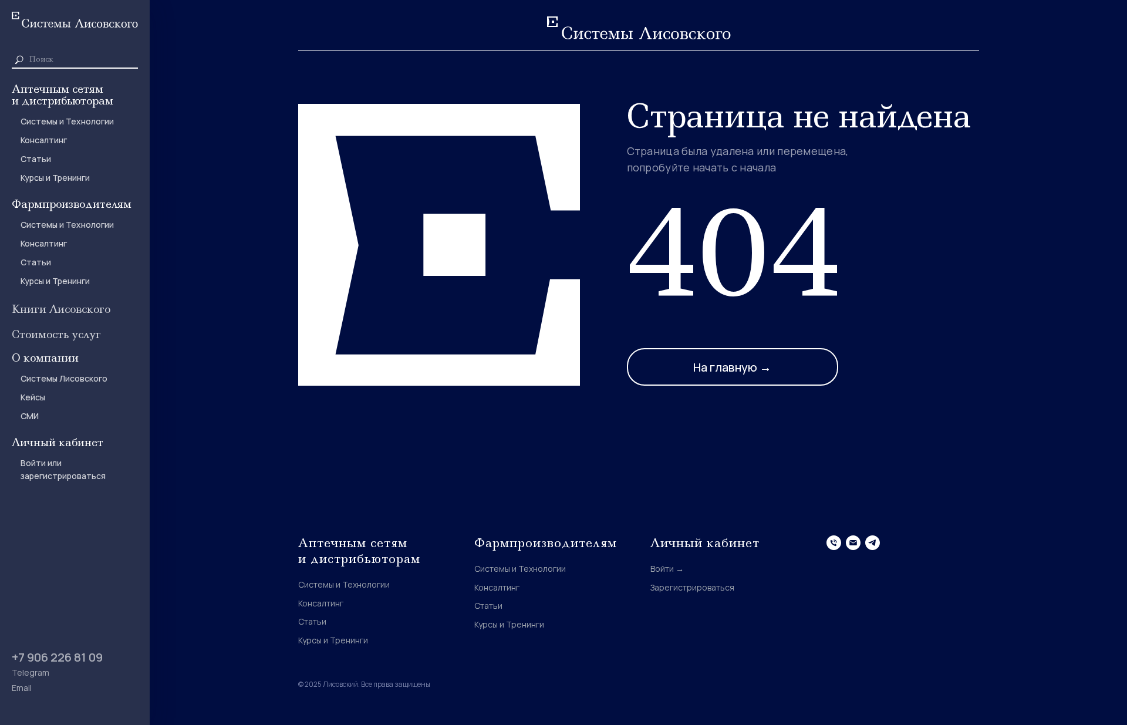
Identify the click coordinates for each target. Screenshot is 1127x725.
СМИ (30, 415)
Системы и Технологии (67, 121)
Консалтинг (44, 140)
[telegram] (872, 542)
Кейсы (33, 397)
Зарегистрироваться (692, 587)
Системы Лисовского (64, 378)
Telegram (30, 672)
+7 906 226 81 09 (57, 657)
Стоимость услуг (56, 334)
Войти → (667, 568)
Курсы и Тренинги (55, 177)
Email (22, 687)
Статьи (36, 158)
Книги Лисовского (61, 309)
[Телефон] (833, 542)
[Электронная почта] (853, 542)
